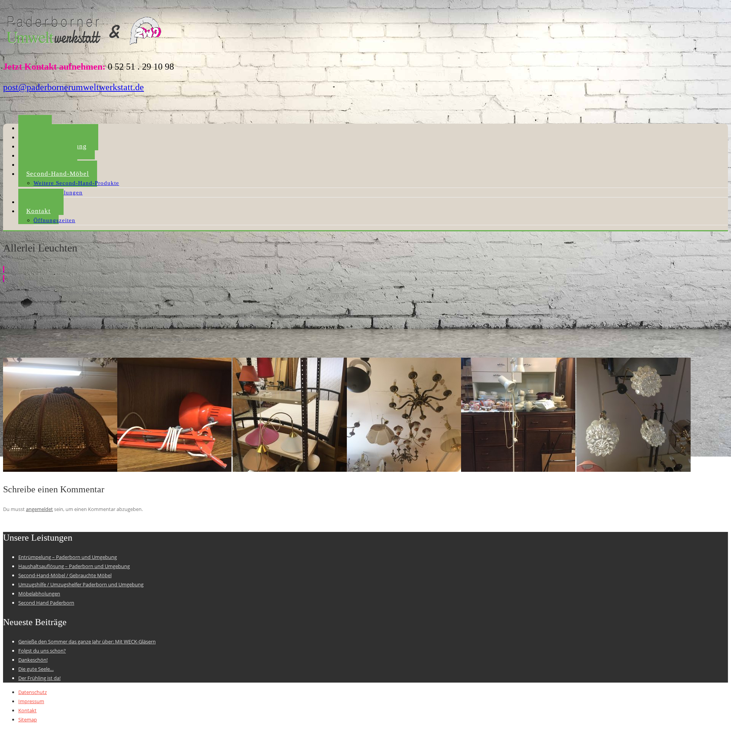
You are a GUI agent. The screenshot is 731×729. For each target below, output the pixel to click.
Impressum (31, 701)
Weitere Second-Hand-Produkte (76, 183)
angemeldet (39, 509)
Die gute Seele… (36, 668)
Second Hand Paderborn (46, 602)
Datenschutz (32, 692)
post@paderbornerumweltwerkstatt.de (73, 87)
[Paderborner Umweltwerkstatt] (85, 47)
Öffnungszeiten (54, 220)
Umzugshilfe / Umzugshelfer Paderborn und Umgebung (81, 584)
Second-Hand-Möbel (57, 173)
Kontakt (38, 211)
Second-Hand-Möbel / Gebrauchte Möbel (65, 575)
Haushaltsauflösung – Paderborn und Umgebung (74, 566)
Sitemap (27, 719)
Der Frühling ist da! (39, 678)
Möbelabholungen (39, 593)
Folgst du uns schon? (42, 650)
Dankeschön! (33, 659)
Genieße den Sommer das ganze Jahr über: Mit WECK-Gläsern (87, 641)
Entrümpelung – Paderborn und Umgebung (67, 557)
